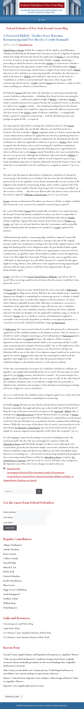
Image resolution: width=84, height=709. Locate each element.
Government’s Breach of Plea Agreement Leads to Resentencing (35, 472)
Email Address (10, 512)
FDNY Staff (8, 571)
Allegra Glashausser (12, 545)
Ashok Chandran (11, 549)
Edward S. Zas (9, 567)
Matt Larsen (9, 585)
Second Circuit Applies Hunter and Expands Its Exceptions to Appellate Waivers (41, 654)
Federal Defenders (11, 576)
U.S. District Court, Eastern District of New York (26, 637)
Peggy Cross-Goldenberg (14, 589)
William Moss (9, 603)
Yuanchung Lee (10, 607)
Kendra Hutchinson (12, 580)
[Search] (39, 491)
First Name (8, 517)
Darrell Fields (9, 563)
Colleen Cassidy (10, 558)
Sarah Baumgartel (11, 594)
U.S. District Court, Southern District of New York (27, 632)
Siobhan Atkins (10, 598)
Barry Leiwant (9, 554)
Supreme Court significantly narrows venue (23, 685)
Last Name (8, 522)
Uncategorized (13, 468)
